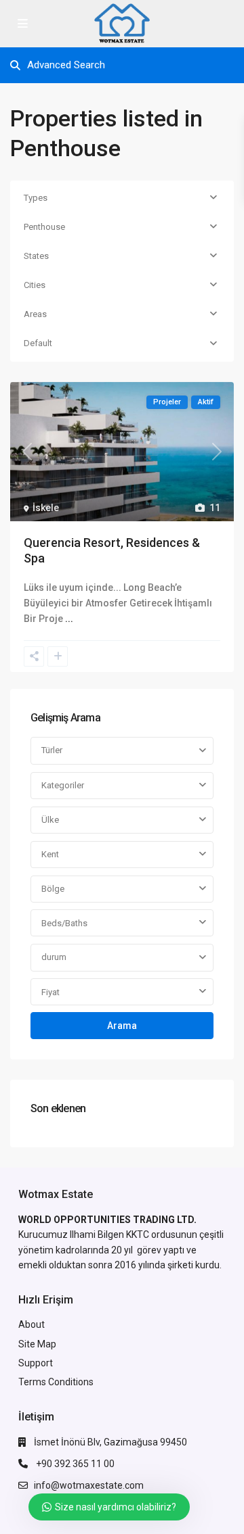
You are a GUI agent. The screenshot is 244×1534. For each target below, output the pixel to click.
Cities (34, 285)
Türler (51, 750)
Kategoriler (62, 785)
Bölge (52, 889)
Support (35, 1363)
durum (53, 957)
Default (38, 343)
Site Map (37, 1344)
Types (35, 198)
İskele (46, 507)
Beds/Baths (64, 923)
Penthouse (44, 227)
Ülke (50, 820)
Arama (122, 1025)
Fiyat (50, 992)
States (36, 256)
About (31, 1324)
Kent (50, 854)
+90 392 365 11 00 (74, 1463)
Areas (35, 314)
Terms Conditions (56, 1381)
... (69, 618)
